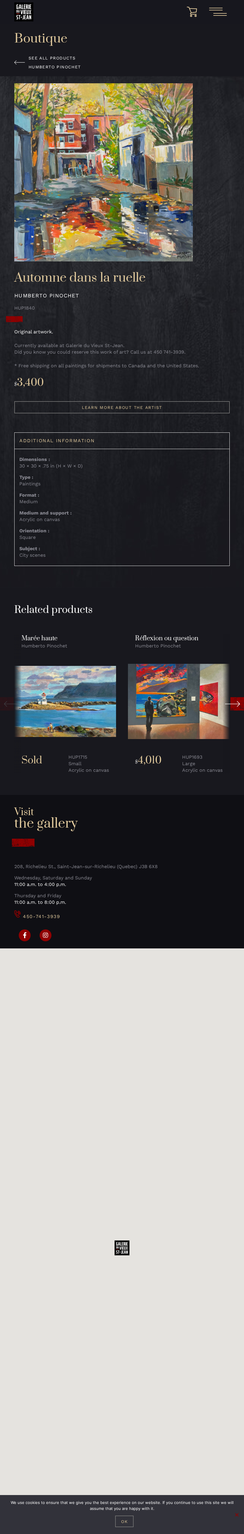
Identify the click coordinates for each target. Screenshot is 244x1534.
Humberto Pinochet (55, 67)
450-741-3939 (41, 916)
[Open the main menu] (218, 12)
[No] (237, 1515)
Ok (124, 1521)
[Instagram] (45, 935)
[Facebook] (25, 935)
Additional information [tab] (57, 440)
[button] (9, 703)
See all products (52, 58)
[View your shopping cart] (194, 12)
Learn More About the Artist (122, 407)
